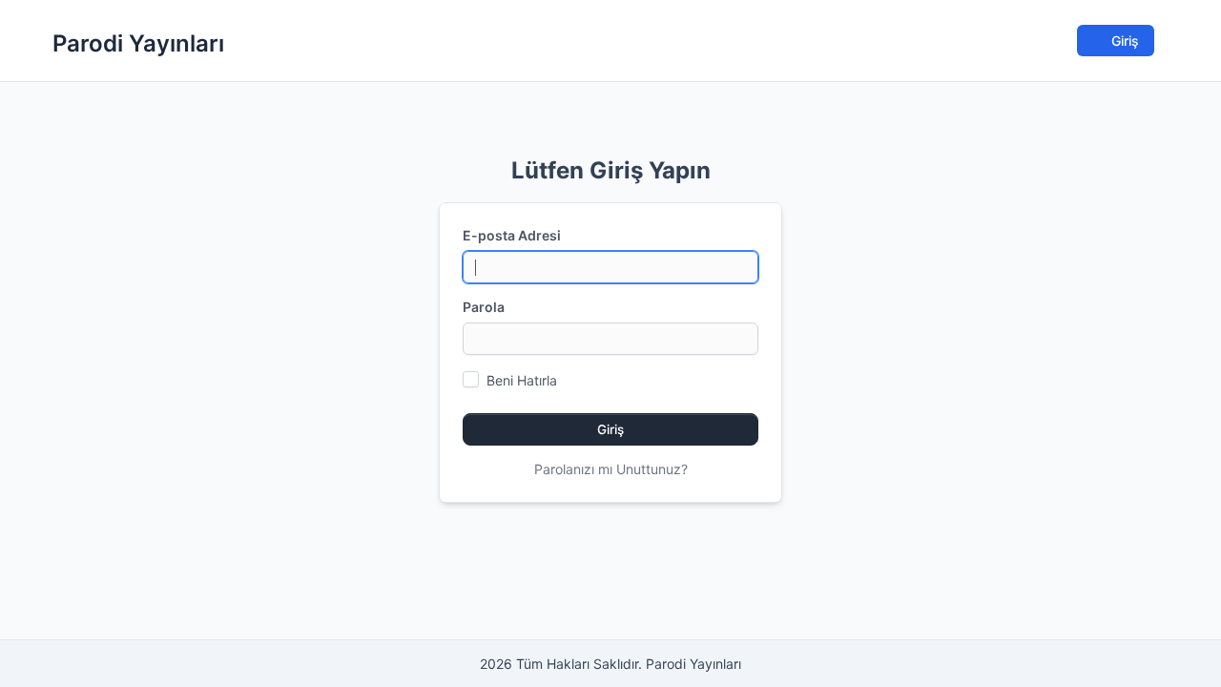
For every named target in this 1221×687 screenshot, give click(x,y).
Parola (484, 307)
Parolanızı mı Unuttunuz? (611, 469)
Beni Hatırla (521, 380)
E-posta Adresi (512, 235)
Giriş (1123, 40)
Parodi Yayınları (138, 43)
